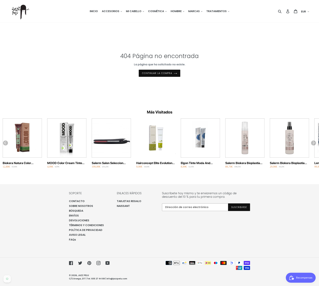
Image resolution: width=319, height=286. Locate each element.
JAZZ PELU (83, 275)
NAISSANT (123, 206)
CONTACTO (77, 201)
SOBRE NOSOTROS (81, 206)
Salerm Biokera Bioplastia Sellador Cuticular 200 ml (287, 163)
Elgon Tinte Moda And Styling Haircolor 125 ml (197, 163)
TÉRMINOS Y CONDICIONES (86, 225)
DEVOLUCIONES (79, 220)
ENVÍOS (74, 215)
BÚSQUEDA (76, 211)
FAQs (72, 240)
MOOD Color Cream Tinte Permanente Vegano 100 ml (66, 163)
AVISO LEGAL (77, 235)
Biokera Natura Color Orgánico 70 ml (17, 163)
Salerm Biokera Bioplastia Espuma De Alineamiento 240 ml (242, 163)
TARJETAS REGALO (129, 201)
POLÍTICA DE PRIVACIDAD (85, 230)
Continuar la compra (157, 73)
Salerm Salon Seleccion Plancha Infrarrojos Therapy (111, 163)
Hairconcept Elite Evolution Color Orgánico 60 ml (154, 163)
